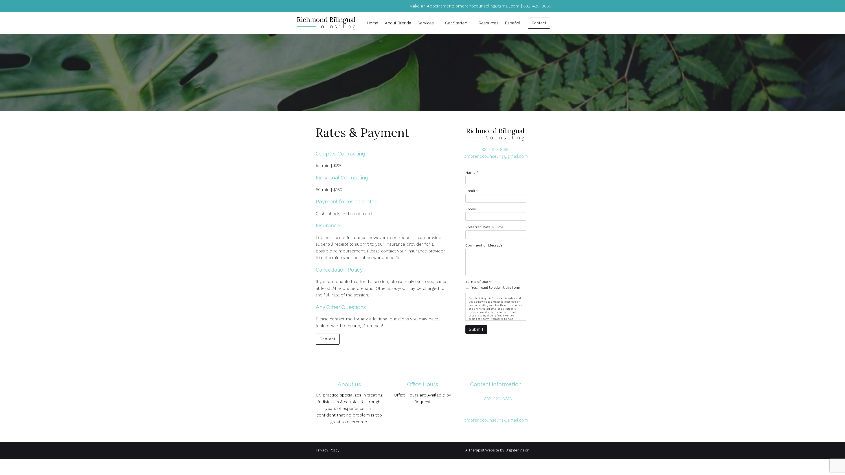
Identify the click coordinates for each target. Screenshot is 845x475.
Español (512, 23)
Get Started (456, 23)
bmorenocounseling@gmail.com (496, 156)
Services (426, 23)
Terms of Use (478, 282)
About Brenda (398, 23)
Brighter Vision (517, 450)
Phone (470, 209)
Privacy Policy (328, 450)
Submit (476, 329)
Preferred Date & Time (484, 227)
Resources (488, 23)
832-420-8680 (496, 149)
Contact (539, 23)
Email (471, 191)
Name (472, 172)
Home (372, 23)
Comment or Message (484, 245)
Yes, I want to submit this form (495, 287)
